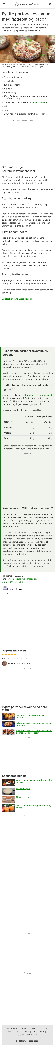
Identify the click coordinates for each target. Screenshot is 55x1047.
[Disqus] (27, 616)
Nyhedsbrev (11, 1029)
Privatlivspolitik (21, 1032)
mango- (32, 395)
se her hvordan (39, 102)
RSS (9, 1032)
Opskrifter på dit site (27, 1035)
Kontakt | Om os (28, 1029)
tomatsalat (47, 395)
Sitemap (43, 1029)
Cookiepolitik (38, 1032)
